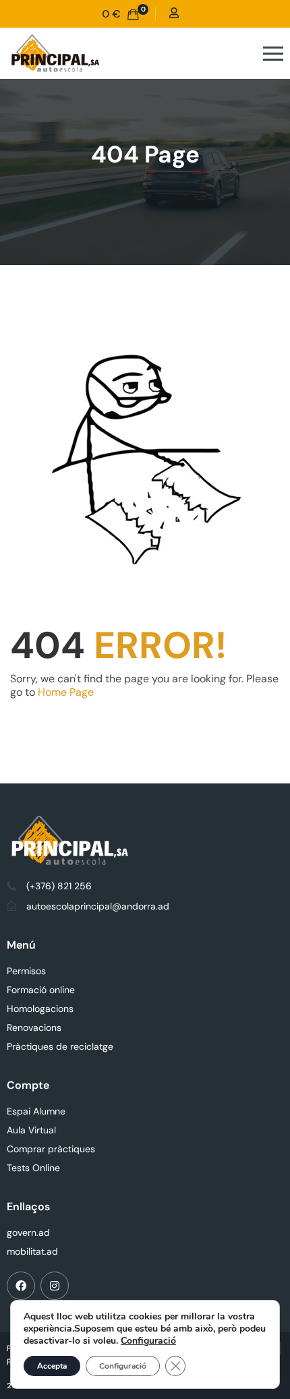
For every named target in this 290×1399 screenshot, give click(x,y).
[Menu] (246, 53)
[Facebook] (21, 1286)
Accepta (52, 1366)
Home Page (66, 692)
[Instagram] (54, 1286)
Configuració (148, 1341)
